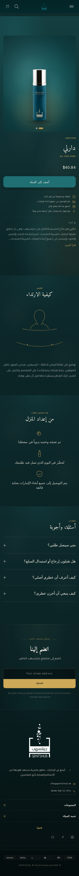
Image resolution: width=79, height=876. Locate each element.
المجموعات (70, 805)
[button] (7, 6)
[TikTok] (62, 837)
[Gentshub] (44, 6)
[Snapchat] (52, 837)
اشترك (39, 683)
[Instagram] (72, 837)
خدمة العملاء (69, 816)
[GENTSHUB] (39, 740)
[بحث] (16, 6)
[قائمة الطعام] (71, 6)
